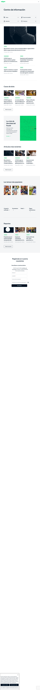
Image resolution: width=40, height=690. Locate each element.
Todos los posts (8, 109)
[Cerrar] (18, 675)
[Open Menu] (38, 1)
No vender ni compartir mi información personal (9, 687)
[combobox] (11, 17)
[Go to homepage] (3, 1)
